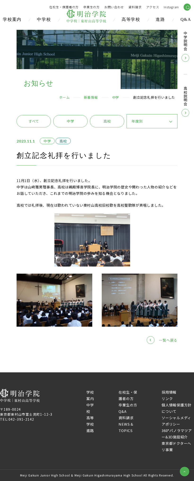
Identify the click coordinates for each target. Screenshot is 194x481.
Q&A (186, 19)
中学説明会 (185, 41)
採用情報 (169, 392)
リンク (167, 398)
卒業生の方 (91, 7)
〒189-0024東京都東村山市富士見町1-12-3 (26, 412)
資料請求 (126, 417)
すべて (33, 121)
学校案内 (12, 19)
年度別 (137, 121)
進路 (160, 19)
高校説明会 (185, 96)
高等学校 (131, 19)
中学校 (44, 19)
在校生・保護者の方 (64, 7)
